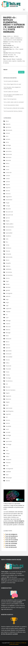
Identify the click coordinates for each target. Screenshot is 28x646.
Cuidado (8, 178)
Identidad (8, 287)
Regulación (8, 396)
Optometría (8, 350)
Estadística (8, 236)
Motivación (8, 338)
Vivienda (8, 480)
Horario (7, 284)
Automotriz (8, 157)
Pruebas (8, 375)
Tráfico (7, 456)
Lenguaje (8, 311)
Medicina (8, 329)
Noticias (8, 344)
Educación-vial (9, 215)
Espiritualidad (9, 233)
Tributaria (8, 462)
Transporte (8, 459)
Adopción (8, 124)
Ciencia (7, 166)
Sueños (7, 438)
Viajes (7, 474)
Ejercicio (8, 218)
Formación (8, 254)
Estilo (7, 239)
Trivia (7, 465)
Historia (7, 278)
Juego (7, 299)
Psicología (8, 378)
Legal (7, 305)
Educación (8, 208)
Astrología (8, 145)
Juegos (7, 302)
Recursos (8, 387)
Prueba (7, 372)
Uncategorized (9, 468)
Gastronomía (9, 257)
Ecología (8, 205)
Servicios (8, 420)
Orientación (8, 353)
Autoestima (8, 151)
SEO (7, 417)
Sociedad (8, 432)
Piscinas (8, 360)
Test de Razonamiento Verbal (11, 105)
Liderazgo (8, 320)
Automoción (9, 154)
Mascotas (8, 326)
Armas (7, 142)
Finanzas (8, 251)
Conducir (8, 175)
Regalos (8, 393)
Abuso (7, 121)
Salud (7, 405)
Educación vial (9, 211)
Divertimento (9, 199)
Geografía (8, 263)
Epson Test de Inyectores (10, 99)
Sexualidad (8, 426)
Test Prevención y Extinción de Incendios (14, 108)
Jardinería (8, 296)
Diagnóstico (9, 196)
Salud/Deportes (9, 411)
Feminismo (8, 248)
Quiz (7, 384)
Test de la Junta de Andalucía (11, 81)
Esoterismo (8, 230)
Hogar (7, 281)
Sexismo (8, 423)
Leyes (7, 317)
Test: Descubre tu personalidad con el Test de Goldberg (13, 95)
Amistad (8, 133)
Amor (7, 136)
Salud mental (9, 408)
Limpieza (8, 323)
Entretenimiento (10, 227)
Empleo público (9, 224)
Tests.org (12, 642)
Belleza (7, 163)
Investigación (9, 293)
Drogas (7, 202)
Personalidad (9, 357)
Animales (8, 139)
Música (7, 341)
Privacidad (8, 369)
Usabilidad (8, 471)
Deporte (8, 184)
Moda (7, 335)
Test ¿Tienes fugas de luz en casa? (12, 84)
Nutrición (8, 347)
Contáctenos (18, 642)
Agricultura (8, 127)
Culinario (8, 181)
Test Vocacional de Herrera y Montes (13, 111)
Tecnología (8, 444)
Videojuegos (9, 477)
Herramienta (9, 272)
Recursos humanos (10, 390)
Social (7, 429)
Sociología (8, 435)
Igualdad (8, 290)
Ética (7, 242)
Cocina (7, 169)
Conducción (9, 172)
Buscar (5, 69)
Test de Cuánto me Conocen (11, 91)
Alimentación (9, 130)
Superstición (9, 441)
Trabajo (8, 453)
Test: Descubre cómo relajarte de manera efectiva (12, 87)
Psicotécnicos (9, 381)
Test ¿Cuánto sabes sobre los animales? (14, 102)
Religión (8, 402)
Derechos (8, 193)
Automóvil (8, 160)
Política (7, 363)
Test (7, 447)
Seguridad (8, 414)
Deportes (8, 187)
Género (7, 260)
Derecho (8, 190)
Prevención (8, 366)
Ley (6, 314)
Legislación (8, 308)
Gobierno (8, 266)
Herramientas (9, 275)
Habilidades (8, 269)
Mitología (8, 332)
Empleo (7, 221)
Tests (7, 450)
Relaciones (8, 399)
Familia (7, 245)
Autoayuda (8, 148)
